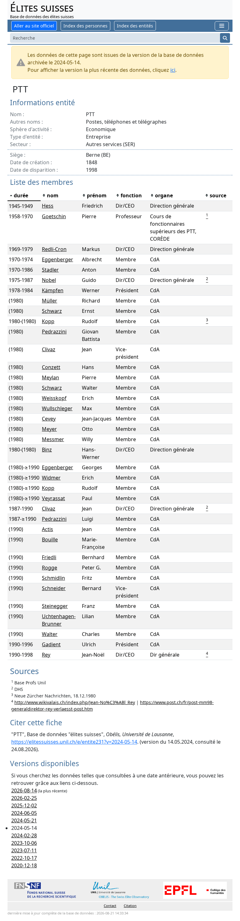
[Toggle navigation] (222, 25)
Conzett (51, 367)
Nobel (49, 280)
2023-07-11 (24, 850)
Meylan (50, 377)
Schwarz (52, 311)
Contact (110, 905)
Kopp (48, 321)
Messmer (53, 439)
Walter (50, 634)
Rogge (49, 567)
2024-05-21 (24, 820)
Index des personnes (85, 26)
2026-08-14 (24, 790)
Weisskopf (54, 398)
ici (172, 69)
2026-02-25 (24, 798)
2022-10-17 (24, 858)
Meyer (49, 429)
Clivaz (48, 349)
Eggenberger (57, 259)
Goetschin (54, 216)
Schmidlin (53, 577)
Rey (46, 654)
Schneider (54, 588)
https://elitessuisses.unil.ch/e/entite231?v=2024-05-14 (74, 741)
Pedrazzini (54, 331)
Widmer (51, 477)
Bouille (50, 539)
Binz (47, 449)
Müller (49, 300)
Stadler (50, 269)
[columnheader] (24, 195)
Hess (47, 205)
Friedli (49, 557)
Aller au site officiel (34, 26)
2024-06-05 (24, 813)
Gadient (51, 644)
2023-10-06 (24, 843)
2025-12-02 (24, 805)
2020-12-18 (24, 865)
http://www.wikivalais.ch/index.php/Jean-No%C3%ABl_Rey (74, 702)
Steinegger (55, 606)
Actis (47, 529)
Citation (130, 905)
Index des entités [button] (135, 26)
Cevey (49, 418)
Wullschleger (57, 408)
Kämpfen (52, 290)
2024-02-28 (24, 835)
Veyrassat (53, 498)
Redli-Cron (54, 249)
